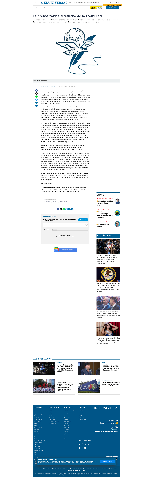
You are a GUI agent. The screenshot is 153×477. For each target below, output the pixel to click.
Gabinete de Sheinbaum (37, 422)
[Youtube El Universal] (88, 445)
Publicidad (79, 468)
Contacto (83, 470)
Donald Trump (38, 427)
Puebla (81, 414)
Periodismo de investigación (38, 416)
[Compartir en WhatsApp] (36, 96)
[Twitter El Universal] (85, 445)
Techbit (36, 454)
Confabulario (37, 446)
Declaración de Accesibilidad (108, 468)
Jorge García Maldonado (48, 86)
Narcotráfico (37, 433)
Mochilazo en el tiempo (105, 198)
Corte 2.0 (36, 412)
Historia (97, 468)
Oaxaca (81, 412)
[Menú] (35, 2)
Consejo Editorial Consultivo (51, 468)
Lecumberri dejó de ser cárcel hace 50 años (105, 203)
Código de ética (64, 468)
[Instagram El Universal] (79, 448)
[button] (112, 7)
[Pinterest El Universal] (82, 448)
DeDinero (66, 427)
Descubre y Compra (69, 410)
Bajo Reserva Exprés (103, 209)
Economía (37, 438)
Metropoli (36, 429)
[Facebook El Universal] (82, 445)
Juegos (66, 431)
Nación (36, 410)
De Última (52, 415)
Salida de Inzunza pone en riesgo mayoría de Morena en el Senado (105, 214)
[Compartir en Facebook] (36, 90)
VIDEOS (75, 2)
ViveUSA (66, 429)
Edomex (81, 410)
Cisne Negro (52, 423)
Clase (50, 410)
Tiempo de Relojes (54, 421)
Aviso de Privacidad (88, 468)
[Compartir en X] (36, 93)
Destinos (51, 417)
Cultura (36, 444)
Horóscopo (67, 435)
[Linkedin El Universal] (85, 448)
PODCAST (80, 2)
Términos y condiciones (73, 470)
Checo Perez (63, 201)
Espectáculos (38, 442)
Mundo (36, 425)
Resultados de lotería (68, 437)
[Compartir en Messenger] (36, 100)
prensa (55, 201)
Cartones (36, 436)
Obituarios (67, 417)
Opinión (100, 194)
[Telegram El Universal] (79, 445)
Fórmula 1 (47, 201)
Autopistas (52, 419)
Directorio (39, 468)
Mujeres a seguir (38, 414)
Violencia (72, 468)
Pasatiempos (67, 433)
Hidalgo (81, 415)
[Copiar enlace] (36, 103)
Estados (36, 431)
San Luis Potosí (83, 419)
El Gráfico (66, 423)
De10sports (67, 425)
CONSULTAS (96, 2)
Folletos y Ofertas (69, 412)
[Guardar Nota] (36, 106)
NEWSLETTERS (88, 2)
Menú (35, 456)
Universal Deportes (39, 440)
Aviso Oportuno (68, 414)
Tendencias (37, 448)
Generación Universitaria (67, 420)
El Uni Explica (38, 419)
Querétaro (81, 417)
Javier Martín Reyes (103, 222)
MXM (70, 2)
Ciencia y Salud (38, 450)
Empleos (66, 415)
